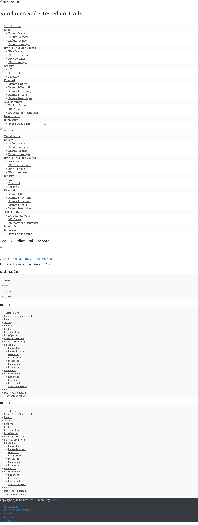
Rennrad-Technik (19, 87)
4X (10, 69)
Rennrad (9, 80)
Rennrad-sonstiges (20, 98)
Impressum (11, 120)
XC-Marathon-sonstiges (23, 112)
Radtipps (13, 379)
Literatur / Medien (14, 338)
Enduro (8, 29)
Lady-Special (11, 335)
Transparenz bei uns (15, 395)
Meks (53, 500)
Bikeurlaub (10, 370)
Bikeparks (13, 360)
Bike (2, 258)
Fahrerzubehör (14, 258)
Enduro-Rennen (18, 37)
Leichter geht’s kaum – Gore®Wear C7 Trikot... (27, 264)
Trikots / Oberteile (42, 258)
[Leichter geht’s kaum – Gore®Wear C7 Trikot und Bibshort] (7, 255)
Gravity (9, 65)
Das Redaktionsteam (15, 392)
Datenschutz (12, 116)
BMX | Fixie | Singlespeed (20, 47)
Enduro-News (16, 33)
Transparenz (11, 520)
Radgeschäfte (15, 357)
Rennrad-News (17, 84)
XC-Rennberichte (19, 105)
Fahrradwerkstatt (13, 373)
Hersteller (13, 354)
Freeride (13, 76)
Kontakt (9, 513)
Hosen (27, 258)
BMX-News (15, 51)
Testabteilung (13, 26)
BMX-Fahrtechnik (19, 55)
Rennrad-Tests (17, 94)
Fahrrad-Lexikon (17, 351)
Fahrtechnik (14, 363)
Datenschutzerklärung (17, 510)
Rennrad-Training (19, 91)
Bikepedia (9, 344)
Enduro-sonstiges (19, 44)
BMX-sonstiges (17, 62)
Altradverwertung (17, 386)
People (7, 389)
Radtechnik (14, 383)
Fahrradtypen (15, 348)
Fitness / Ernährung (14, 341)
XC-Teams (14, 109)
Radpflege (13, 376)
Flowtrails (13, 367)
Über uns (9, 517)
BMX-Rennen (16, 58)
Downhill (14, 73)
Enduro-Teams (17, 40)
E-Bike (7, 328)
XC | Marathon (13, 102)
